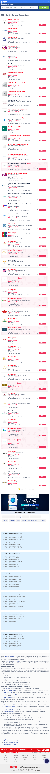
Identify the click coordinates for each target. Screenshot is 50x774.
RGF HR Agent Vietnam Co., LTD (14, 84)
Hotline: (36, 770)
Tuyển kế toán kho (8, 697)
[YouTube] (48, 752)
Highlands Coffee (11, 73)
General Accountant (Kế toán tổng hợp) (17, 117)
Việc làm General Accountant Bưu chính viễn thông (13, 547)
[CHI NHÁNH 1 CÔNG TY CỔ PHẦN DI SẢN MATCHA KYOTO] (4, 421)
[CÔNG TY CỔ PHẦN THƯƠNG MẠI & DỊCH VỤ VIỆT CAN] (4, 156)
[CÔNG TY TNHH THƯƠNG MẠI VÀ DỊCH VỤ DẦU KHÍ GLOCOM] (4, 300)
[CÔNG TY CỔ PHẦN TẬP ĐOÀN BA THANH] (4, 430)
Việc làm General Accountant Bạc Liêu (11, 562)
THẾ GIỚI (5, 759)
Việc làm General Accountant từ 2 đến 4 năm (12, 641)
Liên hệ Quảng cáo (13, 770)
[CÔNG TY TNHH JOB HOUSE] (4, 279)
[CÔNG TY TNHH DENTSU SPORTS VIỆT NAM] (4, 21)
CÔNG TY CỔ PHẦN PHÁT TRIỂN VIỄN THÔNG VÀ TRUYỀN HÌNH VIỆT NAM (20, 234)
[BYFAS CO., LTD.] (4, 384)
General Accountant (12, 28)
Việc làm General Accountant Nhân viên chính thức (13, 616)
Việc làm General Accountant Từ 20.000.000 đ (12, 584)
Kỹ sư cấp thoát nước (35, 517)
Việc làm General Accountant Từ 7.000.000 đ (12, 579)
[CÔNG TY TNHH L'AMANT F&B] (4, 473)
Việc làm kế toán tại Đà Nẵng (10, 709)
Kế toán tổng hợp (12, 232)
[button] (45, 1)
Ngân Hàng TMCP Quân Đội (13, 206)
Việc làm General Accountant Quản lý (10, 603)
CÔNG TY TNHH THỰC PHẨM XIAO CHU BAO (16, 145)
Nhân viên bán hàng (32, 520)
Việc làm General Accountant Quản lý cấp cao (12, 604)
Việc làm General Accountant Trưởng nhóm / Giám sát (14, 601)
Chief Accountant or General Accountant (17, 109)
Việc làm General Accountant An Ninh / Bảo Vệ (12, 536)
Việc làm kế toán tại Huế (9, 711)
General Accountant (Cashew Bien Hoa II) (17, 173)
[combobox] (9, 7)
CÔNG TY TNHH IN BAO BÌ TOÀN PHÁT (15, 261)
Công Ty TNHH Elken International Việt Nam (16, 270)
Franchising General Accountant (15, 72)
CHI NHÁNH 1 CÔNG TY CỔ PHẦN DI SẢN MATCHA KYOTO (19, 421)
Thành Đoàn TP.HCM (29, 769)
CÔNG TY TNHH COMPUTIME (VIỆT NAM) (16, 29)
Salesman (5, 520)
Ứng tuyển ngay (42, 24)
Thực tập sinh (42, 520)
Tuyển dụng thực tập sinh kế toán (11, 742)
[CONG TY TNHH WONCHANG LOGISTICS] (4, 39)
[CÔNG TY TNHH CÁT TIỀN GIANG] (4, 358)
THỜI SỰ (5, 757)
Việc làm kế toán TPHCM (9, 706)
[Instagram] (45, 752)
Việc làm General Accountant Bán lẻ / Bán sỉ (12, 541)
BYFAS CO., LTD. (11, 385)
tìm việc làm (16, 661)
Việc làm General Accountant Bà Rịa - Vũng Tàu (12, 561)
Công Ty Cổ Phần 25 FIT (13, 290)
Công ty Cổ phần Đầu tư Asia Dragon (15, 252)
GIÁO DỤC (44, 755)
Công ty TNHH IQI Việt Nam (13, 463)
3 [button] (24, 488)
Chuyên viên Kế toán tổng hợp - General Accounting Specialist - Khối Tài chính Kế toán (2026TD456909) (20, 204)
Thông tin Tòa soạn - (21, 769)
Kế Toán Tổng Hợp (12, 223)
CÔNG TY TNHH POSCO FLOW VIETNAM (16, 186)
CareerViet (8, 661)
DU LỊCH (15, 761)
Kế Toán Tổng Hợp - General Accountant (17, 154)
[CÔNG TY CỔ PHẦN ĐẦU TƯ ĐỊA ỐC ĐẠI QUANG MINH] (4, 482)
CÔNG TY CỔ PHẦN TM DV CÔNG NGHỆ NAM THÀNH (18, 320)
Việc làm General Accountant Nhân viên (11, 599)
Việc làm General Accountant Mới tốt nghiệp (12, 598)
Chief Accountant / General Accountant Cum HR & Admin (19, 184)
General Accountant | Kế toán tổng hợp (17, 126)
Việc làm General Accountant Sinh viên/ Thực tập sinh (14, 596)
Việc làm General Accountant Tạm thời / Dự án (12, 618)
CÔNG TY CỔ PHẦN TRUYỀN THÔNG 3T (15, 452)
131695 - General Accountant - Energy (16, 91)
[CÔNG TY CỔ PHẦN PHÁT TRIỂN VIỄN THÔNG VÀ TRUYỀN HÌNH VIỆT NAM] (4, 234)
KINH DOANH (15, 755)
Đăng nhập (47, 3)
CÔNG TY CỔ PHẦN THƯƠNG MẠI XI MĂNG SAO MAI (18, 311)
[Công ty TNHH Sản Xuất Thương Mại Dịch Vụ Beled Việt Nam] (4, 225)
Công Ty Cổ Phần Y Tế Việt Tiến (14, 196)
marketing (18, 517)
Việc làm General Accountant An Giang (11, 559)
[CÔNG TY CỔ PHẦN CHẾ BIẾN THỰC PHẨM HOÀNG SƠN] (4, 403)
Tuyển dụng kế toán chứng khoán (11, 739)
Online (18, 520)
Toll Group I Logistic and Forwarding (15, 128)
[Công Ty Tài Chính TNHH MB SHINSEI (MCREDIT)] (4, 215)
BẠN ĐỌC (44, 757)
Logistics (24, 520)
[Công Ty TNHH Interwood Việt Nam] (4, 119)
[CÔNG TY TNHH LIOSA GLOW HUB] (4, 367)
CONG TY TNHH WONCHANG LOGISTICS (16, 38)
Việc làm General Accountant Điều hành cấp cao (13, 606)
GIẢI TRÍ (25, 759)
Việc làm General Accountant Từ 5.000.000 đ (12, 577)
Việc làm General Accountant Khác (10, 621)
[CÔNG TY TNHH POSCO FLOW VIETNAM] (4, 185)
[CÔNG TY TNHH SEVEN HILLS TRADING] (4, 111)
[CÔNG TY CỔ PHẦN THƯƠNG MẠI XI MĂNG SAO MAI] (4, 311)
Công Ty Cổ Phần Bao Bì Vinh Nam (15, 339)
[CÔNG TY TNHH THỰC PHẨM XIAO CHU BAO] (4, 146)
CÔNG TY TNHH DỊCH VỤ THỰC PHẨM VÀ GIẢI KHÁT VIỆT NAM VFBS (20, 101)
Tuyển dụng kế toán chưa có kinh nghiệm (12, 740)
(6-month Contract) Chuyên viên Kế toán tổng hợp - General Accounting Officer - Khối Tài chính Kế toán (20, 214)
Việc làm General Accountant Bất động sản (11, 544)
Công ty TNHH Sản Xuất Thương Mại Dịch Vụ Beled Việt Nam (20, 225)
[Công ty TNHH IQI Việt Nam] (4, 463)
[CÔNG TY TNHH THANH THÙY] (4, 412)
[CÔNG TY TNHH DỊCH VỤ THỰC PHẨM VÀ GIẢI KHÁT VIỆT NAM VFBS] (4, 102)
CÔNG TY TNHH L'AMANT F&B (14, 473)
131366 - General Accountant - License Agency (19, 135)
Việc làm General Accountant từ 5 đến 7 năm (12, 643)
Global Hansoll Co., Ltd (12, 56)
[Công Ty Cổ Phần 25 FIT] (4, 291)
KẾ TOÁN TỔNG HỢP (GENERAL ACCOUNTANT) (18, 144)
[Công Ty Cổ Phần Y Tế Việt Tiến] (4, 195)
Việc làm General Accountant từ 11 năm (11, 646)
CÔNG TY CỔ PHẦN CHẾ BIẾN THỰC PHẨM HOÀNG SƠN (19, 403)
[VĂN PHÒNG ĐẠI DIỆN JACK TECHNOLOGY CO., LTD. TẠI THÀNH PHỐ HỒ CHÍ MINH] (4, 441)
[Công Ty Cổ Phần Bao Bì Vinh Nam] (4, 339)
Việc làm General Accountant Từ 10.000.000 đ (12, 581)
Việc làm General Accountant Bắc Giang (11, 566)
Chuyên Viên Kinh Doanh (8, 517)
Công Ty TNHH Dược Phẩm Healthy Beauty (16, 242)
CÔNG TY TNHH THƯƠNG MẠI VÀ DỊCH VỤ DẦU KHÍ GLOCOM (20, 300)
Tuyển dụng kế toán (8, 692)
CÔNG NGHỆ (15, 757)
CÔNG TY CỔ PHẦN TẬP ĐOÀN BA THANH (16, 430)
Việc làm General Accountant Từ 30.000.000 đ (12, 586)
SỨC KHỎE (35, 759)
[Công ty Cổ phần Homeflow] (4, 165)
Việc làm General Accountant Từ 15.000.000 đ (12, 583)
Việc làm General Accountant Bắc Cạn (10, 564)
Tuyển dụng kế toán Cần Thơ (10, 704)
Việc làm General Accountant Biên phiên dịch (12, 546)
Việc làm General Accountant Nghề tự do (11, 620)
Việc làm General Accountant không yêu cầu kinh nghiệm (14, 636)
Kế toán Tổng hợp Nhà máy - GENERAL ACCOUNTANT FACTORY (20, 194)
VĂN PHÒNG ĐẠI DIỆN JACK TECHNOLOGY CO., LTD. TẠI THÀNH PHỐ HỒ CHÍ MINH (19, 442)
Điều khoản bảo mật (21, 770)
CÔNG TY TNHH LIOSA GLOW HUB (14, 366)
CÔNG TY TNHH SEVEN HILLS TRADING (16, 110)
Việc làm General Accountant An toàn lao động (12, 537)
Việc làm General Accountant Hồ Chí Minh (11, 557)
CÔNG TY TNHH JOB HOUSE (13, 280)
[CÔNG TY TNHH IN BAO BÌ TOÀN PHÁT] (4, 262)
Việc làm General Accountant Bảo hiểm (11, 542)
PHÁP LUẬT (6, 761)
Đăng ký (42, 3)
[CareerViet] (43, 750)
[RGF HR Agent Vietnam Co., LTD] (4, 84)
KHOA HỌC (35, 757)
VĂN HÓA (25, 757)
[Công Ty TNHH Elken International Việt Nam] (4, 271)
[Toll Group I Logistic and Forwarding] (4, 128)
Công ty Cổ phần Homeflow (13, 165)
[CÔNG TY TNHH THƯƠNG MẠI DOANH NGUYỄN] (4, 395)
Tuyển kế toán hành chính (9, 690)
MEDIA (6, 755)
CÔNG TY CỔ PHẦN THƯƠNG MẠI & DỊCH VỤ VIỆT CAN (18, 155)
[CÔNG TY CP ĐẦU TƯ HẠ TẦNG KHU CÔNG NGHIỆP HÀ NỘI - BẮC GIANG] (4, 329)
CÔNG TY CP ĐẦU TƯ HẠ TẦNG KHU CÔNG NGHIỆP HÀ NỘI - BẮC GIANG (19, 329)
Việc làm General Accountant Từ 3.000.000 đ (12, 576)
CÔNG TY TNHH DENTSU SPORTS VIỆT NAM (16, 21)
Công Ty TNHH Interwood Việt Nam (15, 119)
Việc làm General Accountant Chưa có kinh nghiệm (13, 638)
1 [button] (19, 488)
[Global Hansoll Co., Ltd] (4, 56)
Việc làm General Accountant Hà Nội (10, 556)
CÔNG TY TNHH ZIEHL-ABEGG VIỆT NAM (16, 65)
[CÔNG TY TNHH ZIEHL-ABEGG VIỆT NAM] (4, 65)
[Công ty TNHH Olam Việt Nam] (4, 48)
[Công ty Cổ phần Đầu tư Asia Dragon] (4, 252)
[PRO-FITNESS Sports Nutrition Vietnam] (4, 348)
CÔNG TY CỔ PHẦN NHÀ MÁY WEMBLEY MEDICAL (18, 375)
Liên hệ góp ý (28, 770)
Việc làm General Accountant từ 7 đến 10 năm (12, 645)
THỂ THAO (34, 755)
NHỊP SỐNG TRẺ (25, 755)
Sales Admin (25, 517)
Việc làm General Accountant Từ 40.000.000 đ (12, 588)
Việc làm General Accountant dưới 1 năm (11, 640)
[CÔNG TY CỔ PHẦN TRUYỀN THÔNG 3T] (4, 453)
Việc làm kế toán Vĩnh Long (10, 744)
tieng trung (12, 520)
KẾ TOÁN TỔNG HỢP (12, 250)
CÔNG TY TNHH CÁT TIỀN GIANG (14, 358)
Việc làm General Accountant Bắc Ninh (11, 567)
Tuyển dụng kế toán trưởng (10, 694)
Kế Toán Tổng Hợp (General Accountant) (17, 163)
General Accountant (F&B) (14, 100)
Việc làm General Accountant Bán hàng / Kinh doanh (13, 539)
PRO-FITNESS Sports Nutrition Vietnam (16, 347)
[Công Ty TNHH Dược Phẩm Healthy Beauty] (4, 243)
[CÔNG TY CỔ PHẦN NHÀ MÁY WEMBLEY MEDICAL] (4, 376)
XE (15, 759)
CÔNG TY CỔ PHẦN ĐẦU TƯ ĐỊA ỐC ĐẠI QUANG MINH (18, 482)
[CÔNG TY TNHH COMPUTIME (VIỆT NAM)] (4, 30)
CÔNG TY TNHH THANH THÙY (14, 412)
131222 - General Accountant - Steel (16, 82)
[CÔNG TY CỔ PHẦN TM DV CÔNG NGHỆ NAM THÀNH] (4, 320)
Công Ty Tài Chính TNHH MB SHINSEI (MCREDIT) (17, 216)
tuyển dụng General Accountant (11, 656)
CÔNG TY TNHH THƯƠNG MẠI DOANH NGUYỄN (17, 394)
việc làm (7, 688)
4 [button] (27, 488)
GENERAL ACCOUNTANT (13, 19)
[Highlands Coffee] (4, 74)
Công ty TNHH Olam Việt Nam (14, 47)
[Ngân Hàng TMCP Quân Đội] (4, 205)
